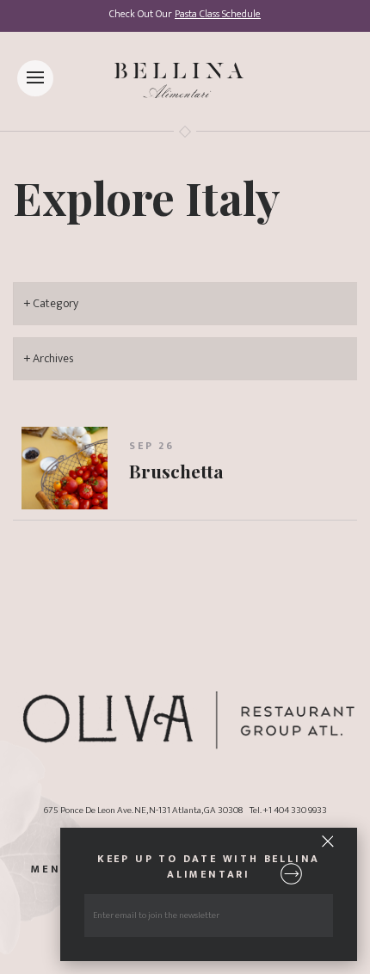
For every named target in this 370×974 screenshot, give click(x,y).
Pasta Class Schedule (218, 14)
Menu (50, 870)
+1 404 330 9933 (294, 810)
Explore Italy (147, 197)
